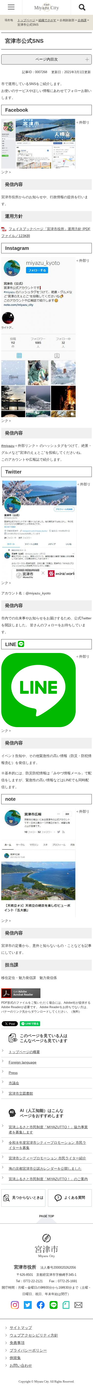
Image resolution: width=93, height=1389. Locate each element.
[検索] (82, 7)
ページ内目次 (46, 59)
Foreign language (22, 1062)
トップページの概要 (24, 1052)
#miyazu (7, 446)
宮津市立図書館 (21, 1093)
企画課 (82, 20)
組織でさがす (47, 20)
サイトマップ (21, 1327)
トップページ (26, 20)
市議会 (14, 1083)
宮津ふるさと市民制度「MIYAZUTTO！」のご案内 (48, 1179)
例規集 (15, 1358)
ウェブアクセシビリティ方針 (34, 1335)
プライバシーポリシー (28, 1350)
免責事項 (17, 1343)
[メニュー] (11, 7)
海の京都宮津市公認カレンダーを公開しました (45, 1169)
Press (13, 1073)
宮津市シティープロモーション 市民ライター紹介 (47, 1158)
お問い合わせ (21, 1365)
